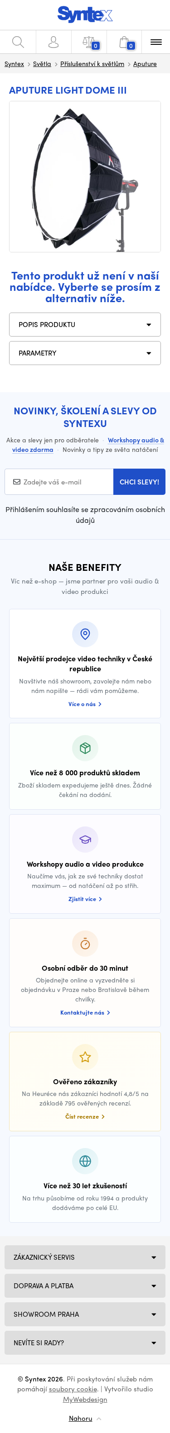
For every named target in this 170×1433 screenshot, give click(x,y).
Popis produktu (47, 324)
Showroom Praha (46, 1314)
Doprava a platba (43, 1286)
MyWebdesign (85, 1399)
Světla (42, 63)
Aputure (145, 63)
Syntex (14, 63)
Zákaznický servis (44, 1257)
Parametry (38, 353)
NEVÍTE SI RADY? (39, 1343)
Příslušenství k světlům (92, 63)
